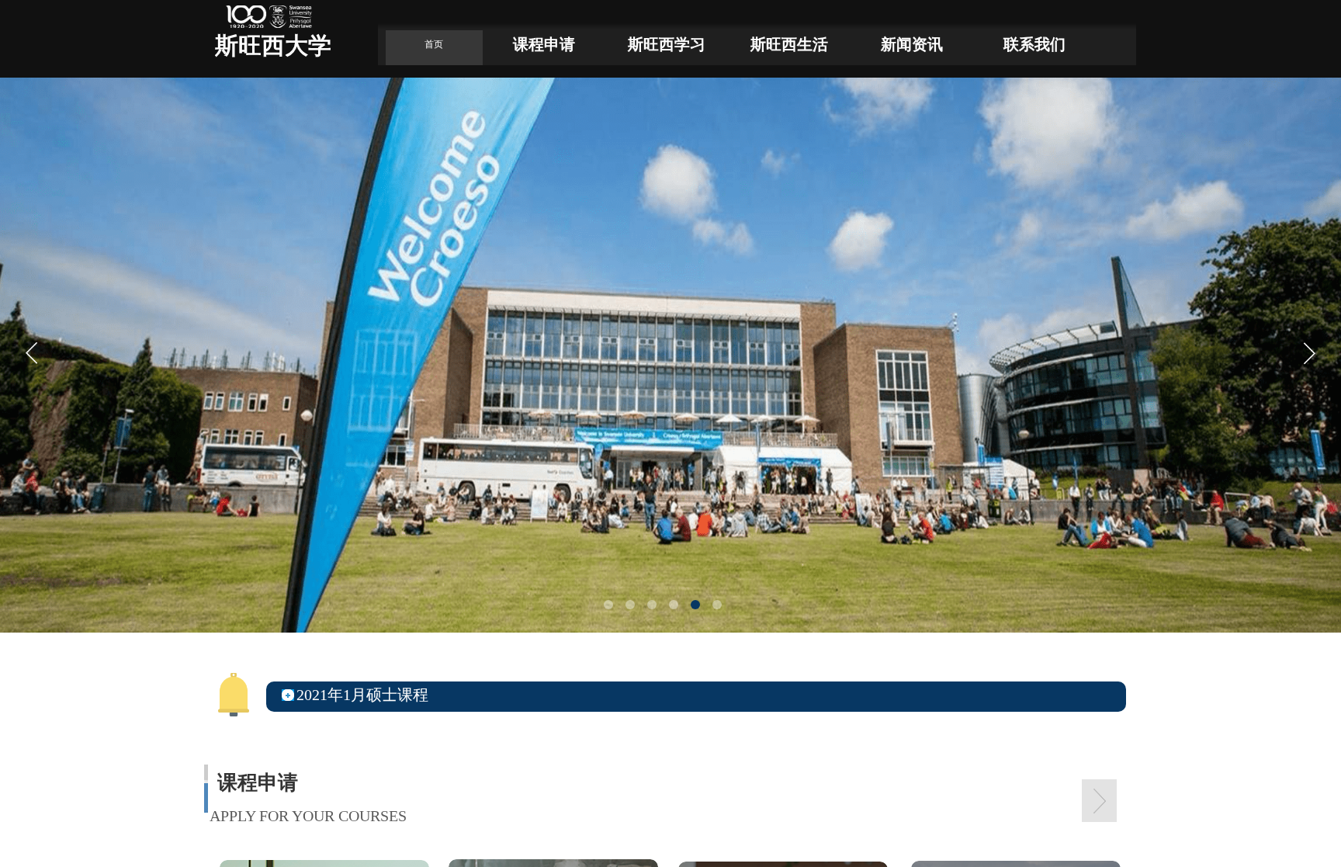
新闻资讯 (912, 44)
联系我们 (1034, 44)
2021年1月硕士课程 (362, 694)
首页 (433, 44)
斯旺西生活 (789, 44)
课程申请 (544, 44)
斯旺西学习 (666, 44)
